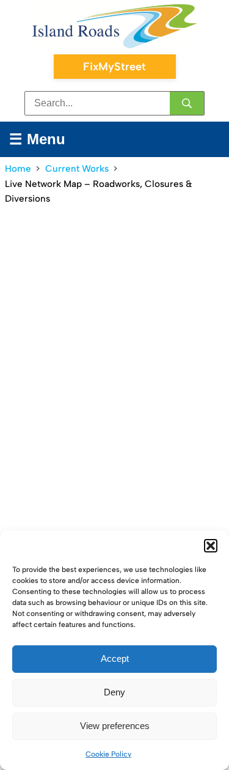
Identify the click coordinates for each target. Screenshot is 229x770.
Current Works (77, 168)
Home (18, 168)
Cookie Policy (108, 754)
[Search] (187, 103)
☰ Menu (37, 139)
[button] (211, 546)
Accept (115, 658)
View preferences (115, 726)
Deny (114, 692)
